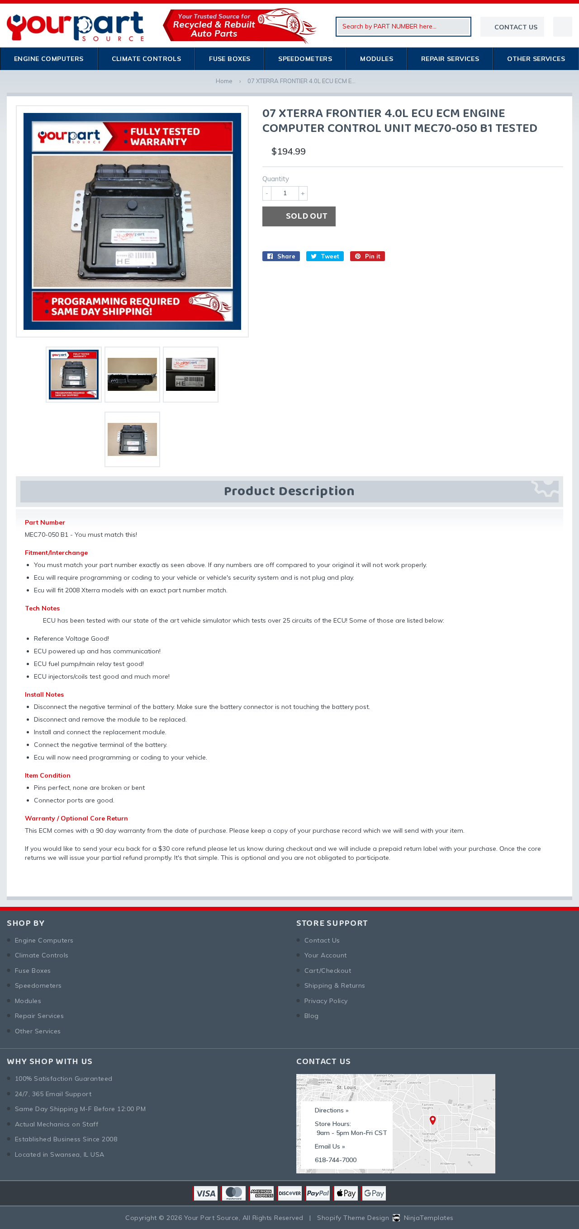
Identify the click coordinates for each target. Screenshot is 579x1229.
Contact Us (322, 940)
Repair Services (450, 59)
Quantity (275, 178)
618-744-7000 (335, 1160)
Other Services (536, 59)
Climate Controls (146, 59)
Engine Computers (49, 59)
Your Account (325, 955)
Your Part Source (211, 1218)
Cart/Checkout (327, 970)
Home (224, 80)
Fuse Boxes (229, 59)
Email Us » (330, 1146)
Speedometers (305, 59)
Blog (311, 1016)
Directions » (332, 1110)
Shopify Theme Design (353, 1218)
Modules (376, 59)
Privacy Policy (326, 1001)
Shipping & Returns (334, 985)
